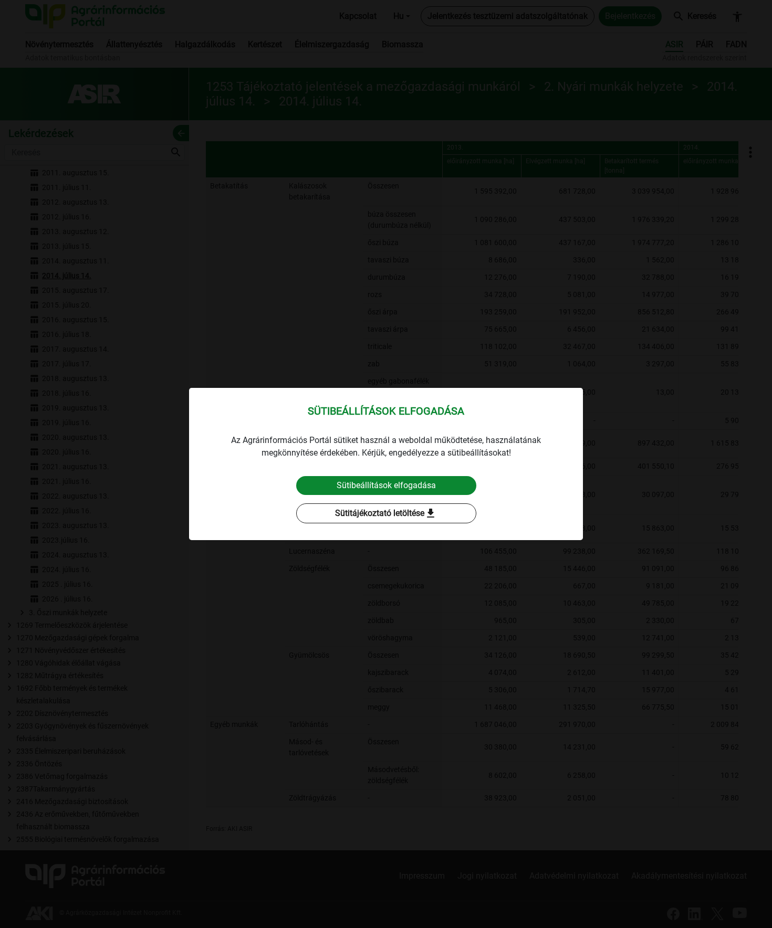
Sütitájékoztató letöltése (386, 513)
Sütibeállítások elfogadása (386, 485)
